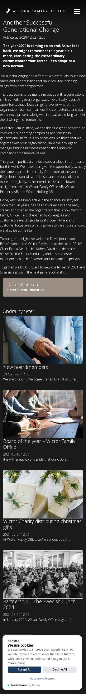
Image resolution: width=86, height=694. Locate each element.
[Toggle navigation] (77, 11)
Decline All (60, 669)
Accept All (24, 669)
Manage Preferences (42, 678)
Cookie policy (16, 663)
